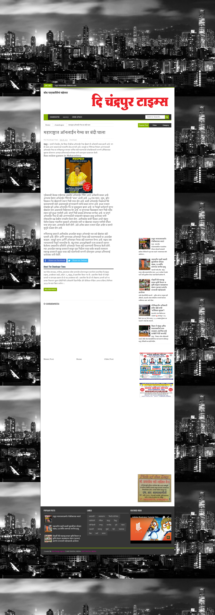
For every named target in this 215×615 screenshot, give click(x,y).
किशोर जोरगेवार (113, 516)
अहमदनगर (102, 516)
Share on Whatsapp (102, 260)
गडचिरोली (92, 520)
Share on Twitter (79, 260)
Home (79, 359)
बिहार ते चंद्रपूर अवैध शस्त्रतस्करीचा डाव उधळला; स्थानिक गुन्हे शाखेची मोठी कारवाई (159, 330)
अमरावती (92, 516)
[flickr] (161, 85)
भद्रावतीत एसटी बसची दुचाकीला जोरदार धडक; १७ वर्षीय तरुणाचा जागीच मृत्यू (159, 263)
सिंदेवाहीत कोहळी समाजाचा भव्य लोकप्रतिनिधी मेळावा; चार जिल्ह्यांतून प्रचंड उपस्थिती (78, 85)
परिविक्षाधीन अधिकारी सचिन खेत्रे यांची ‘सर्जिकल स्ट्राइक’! (159, 308)
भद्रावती (91, 529)
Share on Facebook (56, 260)
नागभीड (109, 525)
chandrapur (73, 140)
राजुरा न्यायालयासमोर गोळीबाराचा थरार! (158, 240)
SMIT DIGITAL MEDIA (88, 551)
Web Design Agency (58, 551)
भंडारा (123, 525)
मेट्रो (114, 529)
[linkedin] (169, 85)
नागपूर (101, 525)
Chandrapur (54, 117)
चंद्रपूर (108, 520)
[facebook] (149, 85)
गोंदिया (101, 520)
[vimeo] (157, 85)
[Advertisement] (67, 42)
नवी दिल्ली (92, 525)
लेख (90, 533)
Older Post (109, 359)
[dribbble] (165, 85)
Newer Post (49, 359)
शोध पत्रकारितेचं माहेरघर (56, 92)
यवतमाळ (121, 529)
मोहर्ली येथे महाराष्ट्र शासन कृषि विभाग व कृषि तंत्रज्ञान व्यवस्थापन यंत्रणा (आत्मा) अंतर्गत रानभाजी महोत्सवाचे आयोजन (153, 286)
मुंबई (107, 529)
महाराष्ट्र (100, 529)
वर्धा (97, 533)
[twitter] (153, 85)
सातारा (103, 533)
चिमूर (115, 520)
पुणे (116, 525)
